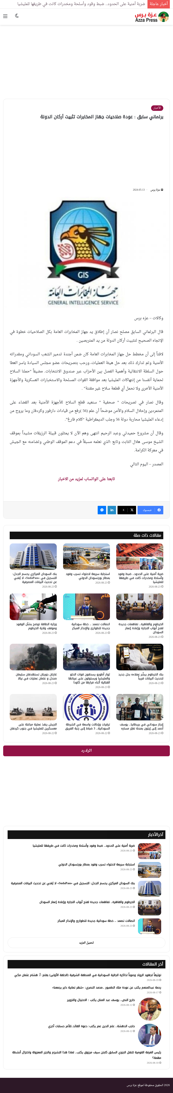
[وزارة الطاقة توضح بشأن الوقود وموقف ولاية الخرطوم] (33, 606)
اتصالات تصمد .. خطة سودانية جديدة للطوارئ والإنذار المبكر (91, 626)
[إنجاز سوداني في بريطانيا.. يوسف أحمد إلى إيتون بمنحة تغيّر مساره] (139, 707)
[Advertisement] (86, 58)
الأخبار (157, 108)
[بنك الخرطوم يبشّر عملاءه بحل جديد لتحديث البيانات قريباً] (139, 657)
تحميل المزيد (86, 942)
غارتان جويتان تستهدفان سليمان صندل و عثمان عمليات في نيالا (36, 676)
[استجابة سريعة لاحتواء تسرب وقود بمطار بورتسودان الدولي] (86, 556)
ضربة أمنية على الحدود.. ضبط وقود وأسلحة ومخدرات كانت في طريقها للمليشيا (81, 4)
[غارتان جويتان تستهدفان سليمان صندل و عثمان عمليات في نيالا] (33, 657)
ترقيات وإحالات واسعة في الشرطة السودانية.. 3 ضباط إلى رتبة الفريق (87, 726)
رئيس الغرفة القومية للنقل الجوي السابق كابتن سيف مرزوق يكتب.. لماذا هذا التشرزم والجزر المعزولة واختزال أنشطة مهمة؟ (86, 1055)
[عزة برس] (152, 17)
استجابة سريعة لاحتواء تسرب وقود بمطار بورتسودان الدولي (88, 576)
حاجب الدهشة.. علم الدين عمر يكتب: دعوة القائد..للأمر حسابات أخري (91, 1026)
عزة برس (155, 190)
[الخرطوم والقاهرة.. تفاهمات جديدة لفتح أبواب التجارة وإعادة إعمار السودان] (139, 606)
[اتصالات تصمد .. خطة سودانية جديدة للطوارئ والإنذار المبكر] (86, 606)
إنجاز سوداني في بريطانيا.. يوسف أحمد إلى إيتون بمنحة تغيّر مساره (141, 726)
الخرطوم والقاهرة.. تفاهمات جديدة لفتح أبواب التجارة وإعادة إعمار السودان (141, 628)
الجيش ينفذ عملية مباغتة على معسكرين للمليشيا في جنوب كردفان (33, 726)
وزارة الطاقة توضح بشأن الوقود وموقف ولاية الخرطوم (36, 626)
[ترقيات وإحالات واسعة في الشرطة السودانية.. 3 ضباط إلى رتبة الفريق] (86, 707)
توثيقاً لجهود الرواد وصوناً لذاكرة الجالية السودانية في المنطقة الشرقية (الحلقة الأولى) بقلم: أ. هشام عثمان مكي (87, 975)
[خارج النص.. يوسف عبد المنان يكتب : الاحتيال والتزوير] (149, 1009)
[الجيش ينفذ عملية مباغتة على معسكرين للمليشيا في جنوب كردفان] (33, 707)
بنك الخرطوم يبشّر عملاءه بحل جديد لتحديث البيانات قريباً (140, 676)
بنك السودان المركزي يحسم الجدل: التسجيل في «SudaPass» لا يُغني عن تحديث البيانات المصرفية (34, 578)
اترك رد (86, 750)
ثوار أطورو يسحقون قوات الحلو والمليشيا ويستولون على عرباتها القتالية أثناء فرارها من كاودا (89, 678)
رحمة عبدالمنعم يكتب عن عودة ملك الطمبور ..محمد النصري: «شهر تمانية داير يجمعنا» (106, 987)
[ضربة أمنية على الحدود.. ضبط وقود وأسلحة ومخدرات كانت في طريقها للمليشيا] (139, 556)
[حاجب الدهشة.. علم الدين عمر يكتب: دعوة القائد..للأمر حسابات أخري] (149, 1035)
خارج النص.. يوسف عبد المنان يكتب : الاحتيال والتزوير (101, 1000)
